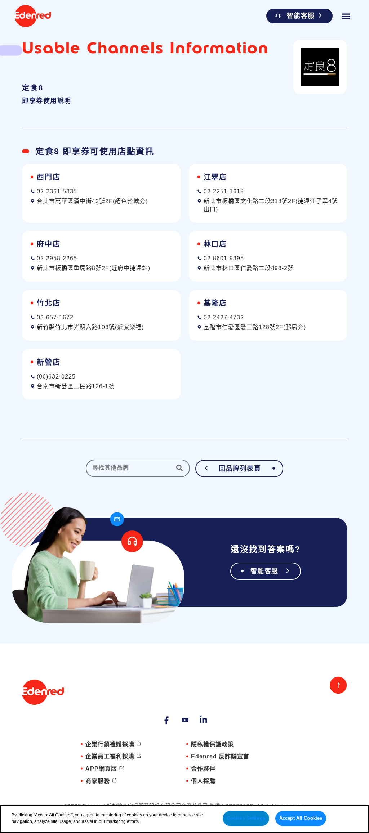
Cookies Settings (246, 818)
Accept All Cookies (300, 818)
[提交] (181, 468)
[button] (346, 16)
